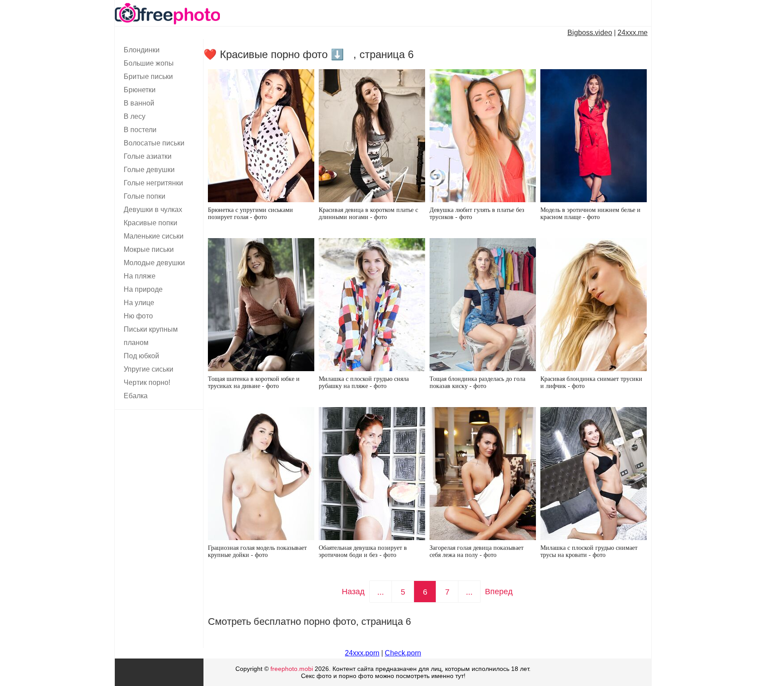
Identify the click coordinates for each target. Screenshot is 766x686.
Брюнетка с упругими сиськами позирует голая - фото (250, 213)
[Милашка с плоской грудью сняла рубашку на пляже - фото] (372, 304)
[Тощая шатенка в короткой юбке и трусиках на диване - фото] (261, 304)
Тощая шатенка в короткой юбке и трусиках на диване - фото (254, 382)
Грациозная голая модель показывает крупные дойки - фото (257, 551)
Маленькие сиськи (154, 236)
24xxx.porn (362, 653)
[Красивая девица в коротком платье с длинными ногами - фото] (372, 135)
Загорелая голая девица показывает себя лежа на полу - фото (477, 551)
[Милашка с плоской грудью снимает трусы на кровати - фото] (593, 473)
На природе (143, 289)
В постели (140, 129)
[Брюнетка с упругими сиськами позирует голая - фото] (261, 135)
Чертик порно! (147, 382)
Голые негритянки (153, 183)
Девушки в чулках (153, 209)
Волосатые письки (154, 143)
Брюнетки (140, 90)
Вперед (499, 591)
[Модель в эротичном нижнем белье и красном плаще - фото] (593, 135)
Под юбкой (141, 356)
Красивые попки (150, 223)
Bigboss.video (589, 32)
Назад (353, 591)
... (380, 592)
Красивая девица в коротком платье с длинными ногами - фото (368, 213)
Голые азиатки (148, 156)
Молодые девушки (154, 263)
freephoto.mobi (291, 668)
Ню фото (138, 316)
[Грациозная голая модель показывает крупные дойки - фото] (261, 473)
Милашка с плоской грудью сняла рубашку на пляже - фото (364, 382)
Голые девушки (149, 169)
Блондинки (142, 50)
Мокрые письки (149, 249)
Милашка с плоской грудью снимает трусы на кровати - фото (588, 551)
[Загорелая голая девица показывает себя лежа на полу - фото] (483, 473)
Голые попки (144, 196)
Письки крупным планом (151, 335)
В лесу (134, 116)
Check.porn (403, 653)
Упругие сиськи (148, 369)
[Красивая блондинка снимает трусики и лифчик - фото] (593, 304)
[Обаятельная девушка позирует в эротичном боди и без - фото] (372, 473)
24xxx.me (632, 32)
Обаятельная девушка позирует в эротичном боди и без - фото (363, 551)
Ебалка (136, 396)
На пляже (140, 276)
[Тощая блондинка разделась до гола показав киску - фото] (483, 304)
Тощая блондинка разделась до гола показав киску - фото (477, 382)
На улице (139, 302)
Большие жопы (149, 63)
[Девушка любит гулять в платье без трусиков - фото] (483, 135)
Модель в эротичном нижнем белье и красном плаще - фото (590, 213)
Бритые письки (148, 76)
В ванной (139, 103)
